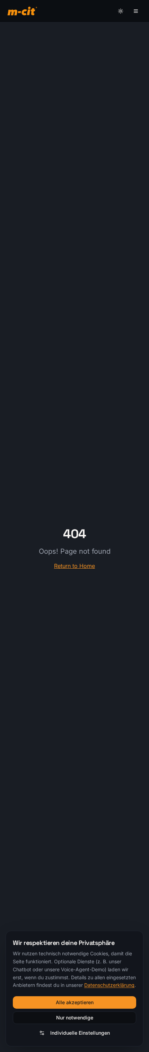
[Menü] (136, 11)
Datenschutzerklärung (109, 985)
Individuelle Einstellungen (80, 1033)
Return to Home (74, 565)
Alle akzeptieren (75, 1002)
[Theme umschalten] (120, 11)
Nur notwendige (74, 1017)
